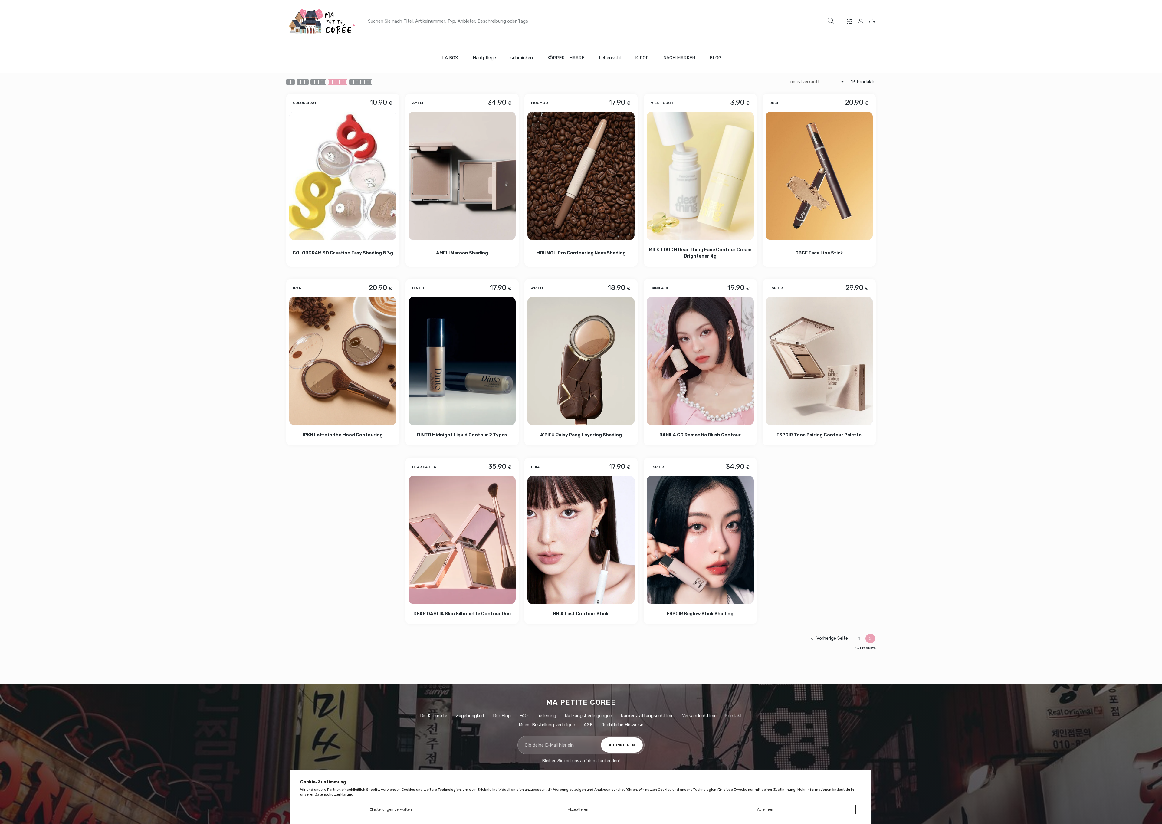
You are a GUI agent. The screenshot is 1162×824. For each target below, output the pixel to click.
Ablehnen (765, 809)
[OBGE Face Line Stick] (819, 176)
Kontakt (733, 715)
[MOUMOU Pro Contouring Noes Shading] (581, 176)
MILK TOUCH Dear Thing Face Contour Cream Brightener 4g (700, 253)
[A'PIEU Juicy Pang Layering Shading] (581, 361)
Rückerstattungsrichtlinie (647, 715)
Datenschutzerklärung (334, 794)
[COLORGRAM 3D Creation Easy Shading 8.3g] (342, 176)
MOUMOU (539, 102)
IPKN (297, 288)
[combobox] (602, 21)
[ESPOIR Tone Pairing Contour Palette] (819, 361)
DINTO (418, 288)
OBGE (774, 102)
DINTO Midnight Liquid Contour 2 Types (462, 435)
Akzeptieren (578, 809)
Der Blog (502, 715)
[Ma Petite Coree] (322, 21)
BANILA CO (660, 288)
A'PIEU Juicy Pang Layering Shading (581, 435)
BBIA (535, 467)
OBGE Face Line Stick (819, 252)
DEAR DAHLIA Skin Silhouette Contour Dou (461, 614)
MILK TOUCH (661, 102)
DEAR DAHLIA (424, 467)
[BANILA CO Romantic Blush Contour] (700, 361)
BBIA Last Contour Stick (581, 614)
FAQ (523, 715)
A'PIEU (537, 288)
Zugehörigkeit (470, 715)
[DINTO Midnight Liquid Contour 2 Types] (462, 361)
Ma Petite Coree (581, 702)
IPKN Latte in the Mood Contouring (343, 435)
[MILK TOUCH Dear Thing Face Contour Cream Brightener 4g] (700, 176)
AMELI (417, 102)
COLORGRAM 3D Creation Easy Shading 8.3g (343, 252)
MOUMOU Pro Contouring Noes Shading (581, 252)
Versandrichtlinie (699, 715)
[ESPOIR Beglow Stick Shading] (700, 540)
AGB (588, 724)
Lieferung (546, 715)
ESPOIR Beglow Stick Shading (700, 614)
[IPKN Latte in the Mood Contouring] (342, 361)
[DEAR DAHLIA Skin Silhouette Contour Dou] (462, 540)
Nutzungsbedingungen (588, 715)
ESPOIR (776, 288)
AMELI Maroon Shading (462, 252)
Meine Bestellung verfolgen (547, 724)
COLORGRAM (304, 102)
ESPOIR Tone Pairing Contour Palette (819, 435)
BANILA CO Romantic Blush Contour (700, 435)
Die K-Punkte (433, 715)
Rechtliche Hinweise (622, 724)
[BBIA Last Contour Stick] (581, 540)
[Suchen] (831, 21)
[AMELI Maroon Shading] (462, 176)
